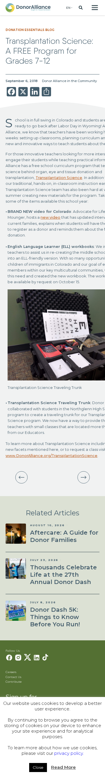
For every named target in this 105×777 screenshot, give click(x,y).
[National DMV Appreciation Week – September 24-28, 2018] (84, 477)
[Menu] (94, 7)
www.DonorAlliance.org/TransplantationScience (51, 455)
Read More (63, 767)
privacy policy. (69, 753)
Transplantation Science (59, 177)
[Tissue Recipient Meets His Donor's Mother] (21, 477)
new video (50, 217)
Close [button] (38, 767)
